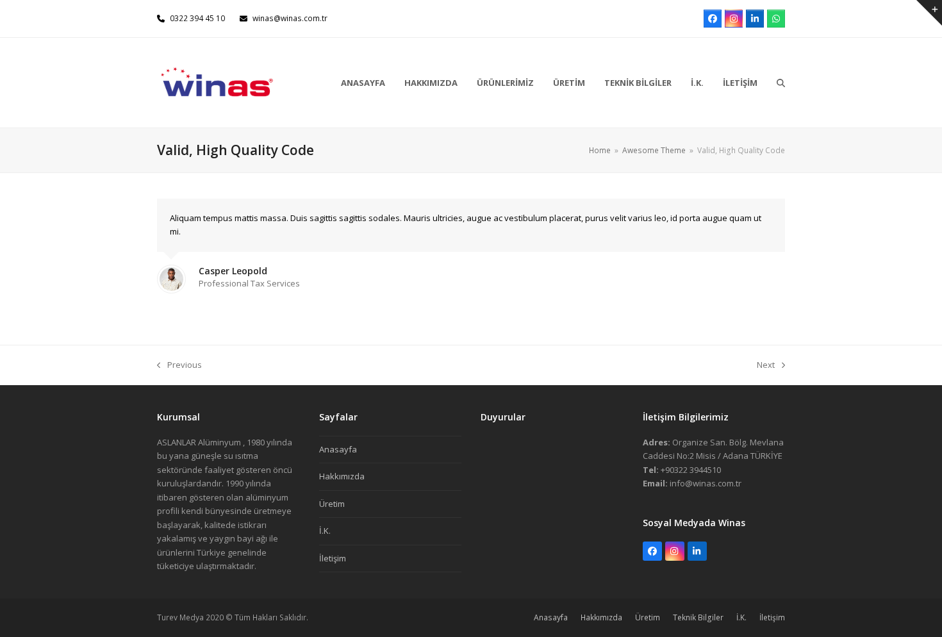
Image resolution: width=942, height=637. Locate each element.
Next (766, 365)
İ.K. (325, 530)
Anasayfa (338, 449)
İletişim (332, 558)
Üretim (332, 503)
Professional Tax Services (249, 283)
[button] (781, 83)
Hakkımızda (342, 476)
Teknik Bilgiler (698, 617)
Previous (179, 365)
